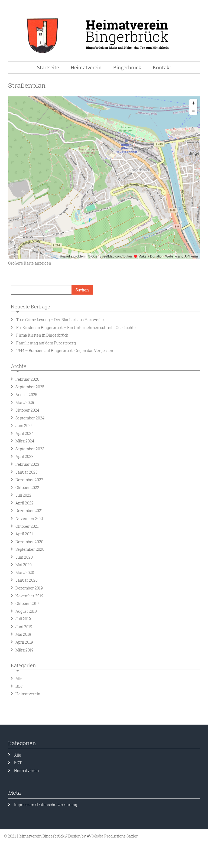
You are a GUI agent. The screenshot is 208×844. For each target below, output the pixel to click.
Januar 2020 (26, 580)
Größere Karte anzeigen (29, 263)
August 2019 (26, 611)
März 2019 (24, 650)
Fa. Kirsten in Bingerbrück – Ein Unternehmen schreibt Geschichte (76, 327)
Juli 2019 (23, 618)
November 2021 (29, 518)
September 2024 (29, 418)
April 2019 (24, 642)
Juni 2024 (24, 425)
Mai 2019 (23, 634)
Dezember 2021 (29, 510)
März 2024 (24, 441)
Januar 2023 (26, 472)
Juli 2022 (23, 495)
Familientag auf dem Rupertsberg (46, 343)
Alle (18, 678)
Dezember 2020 (29, 541)
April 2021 (24, 533)
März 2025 (24, 402)
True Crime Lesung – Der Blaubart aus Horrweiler (60, 319)
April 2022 (24, 503)
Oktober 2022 (27, 487)
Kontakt (162, 67)
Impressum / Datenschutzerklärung (45, 804)
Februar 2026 (27, 379)
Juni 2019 (23, 626)
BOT (19, 686)
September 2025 (29, 386)
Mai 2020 (23, 564)
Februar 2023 (27, 464)
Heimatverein (27, 693)
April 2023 (24, 456)
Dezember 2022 (29, 479)
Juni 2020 (24, 557)
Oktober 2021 (27, 526)
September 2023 (29, 448)
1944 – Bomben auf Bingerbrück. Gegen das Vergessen (64, 350)
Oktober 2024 (27, 410)
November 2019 (29, 595)
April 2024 (24, 433)
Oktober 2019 (27, 603)
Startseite (48, 67)
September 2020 (29, 549)
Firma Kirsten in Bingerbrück (42, 335)
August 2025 (26, 394)
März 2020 (24, 572)
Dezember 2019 (29, 588)
